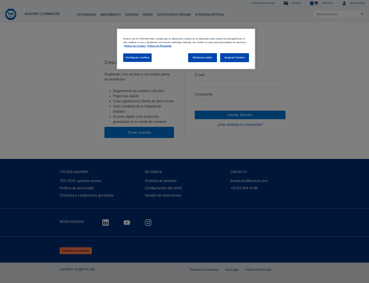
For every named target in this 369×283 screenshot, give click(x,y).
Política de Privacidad (159, 46)
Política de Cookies (135, 46)
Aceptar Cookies (234, 57)
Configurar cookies (137, 57)
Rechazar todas (202, 57)
